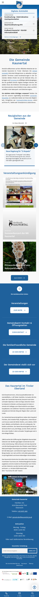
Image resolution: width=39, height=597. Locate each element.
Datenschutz (19, 565)
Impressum (24, 563)
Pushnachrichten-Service (24, 100)
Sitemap (31, 563)
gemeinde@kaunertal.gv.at (22, 517)
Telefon (6, 596)
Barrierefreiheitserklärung (13, 563)
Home (19, 5)
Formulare (13, 80)
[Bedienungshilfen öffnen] (34, 587)
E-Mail (19, 596)
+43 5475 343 (22, 511)
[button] (3, 2)
